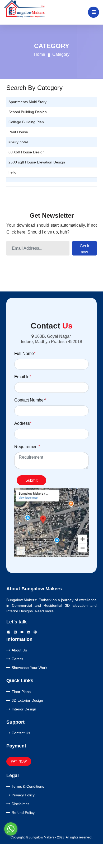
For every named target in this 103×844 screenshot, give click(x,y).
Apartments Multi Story (27, 102)
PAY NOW (19, 761)
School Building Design (27, 112)
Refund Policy (23, 812)
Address (22, 423)
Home (39, 54)
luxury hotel (18, 142)
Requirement (27, 446)
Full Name (24, 353)
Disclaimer (20, 804)
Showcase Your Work (29, 667)
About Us (19, 650)
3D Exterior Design (27, 700)
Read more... (46, 611)
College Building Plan (26, 122)
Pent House (18, 132)
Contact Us (21, 733)
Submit (31, 480)
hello (12, 172)
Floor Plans (21, 692)
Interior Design (24, 709)
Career (17, 659)
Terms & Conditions (28, 786)
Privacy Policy (23, 795)
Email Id (22, 377)
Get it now (84, 249)
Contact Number (30, 400)
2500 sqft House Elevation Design (36, 162)
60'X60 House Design (26, 152)
